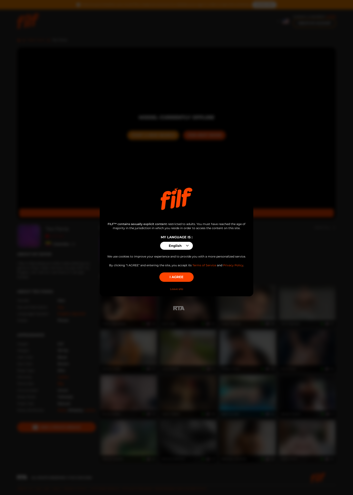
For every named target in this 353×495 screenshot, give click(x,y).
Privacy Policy (233, 265)
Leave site (176, 289)
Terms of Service (204, 265)
